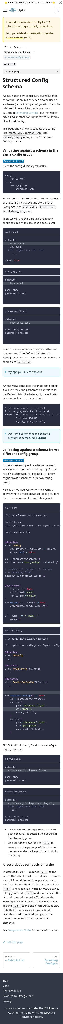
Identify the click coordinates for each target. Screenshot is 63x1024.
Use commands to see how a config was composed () (29, 436)
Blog (5, 980)
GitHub (47, 2)
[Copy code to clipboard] (56, 175)
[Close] (60, 2)
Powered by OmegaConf (18, 996)
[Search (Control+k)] (57, 10)
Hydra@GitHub (12, 991)
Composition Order (19, 930)
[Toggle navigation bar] (5, 10)
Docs (6, 985)
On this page (12, 71)
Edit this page (15, 942)
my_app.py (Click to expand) (25, 372)
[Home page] (6, 47)
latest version (15, 37)
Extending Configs (27, 112)
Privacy (7, 1001)
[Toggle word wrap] (50, 408)
